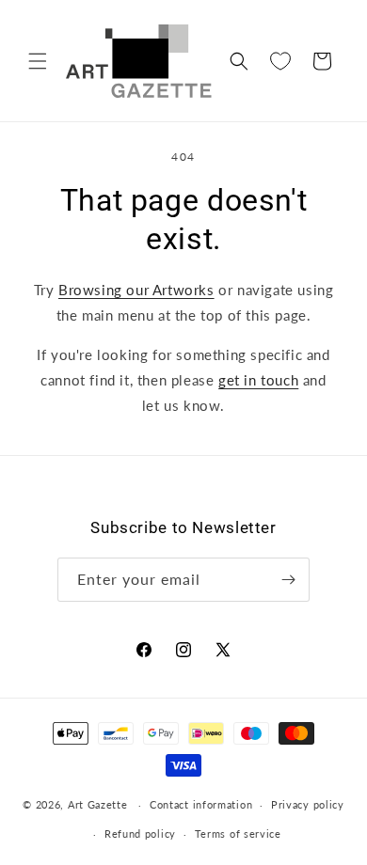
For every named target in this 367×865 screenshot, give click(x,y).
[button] (37, 61)
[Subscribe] (288, 580)
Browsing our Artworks (136, 289)
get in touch (258, 379)
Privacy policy (307, 804)
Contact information (201, 804)
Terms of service (238, 833)
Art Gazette (98, 804)
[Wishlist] (280, 61)
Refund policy (140, 833)
